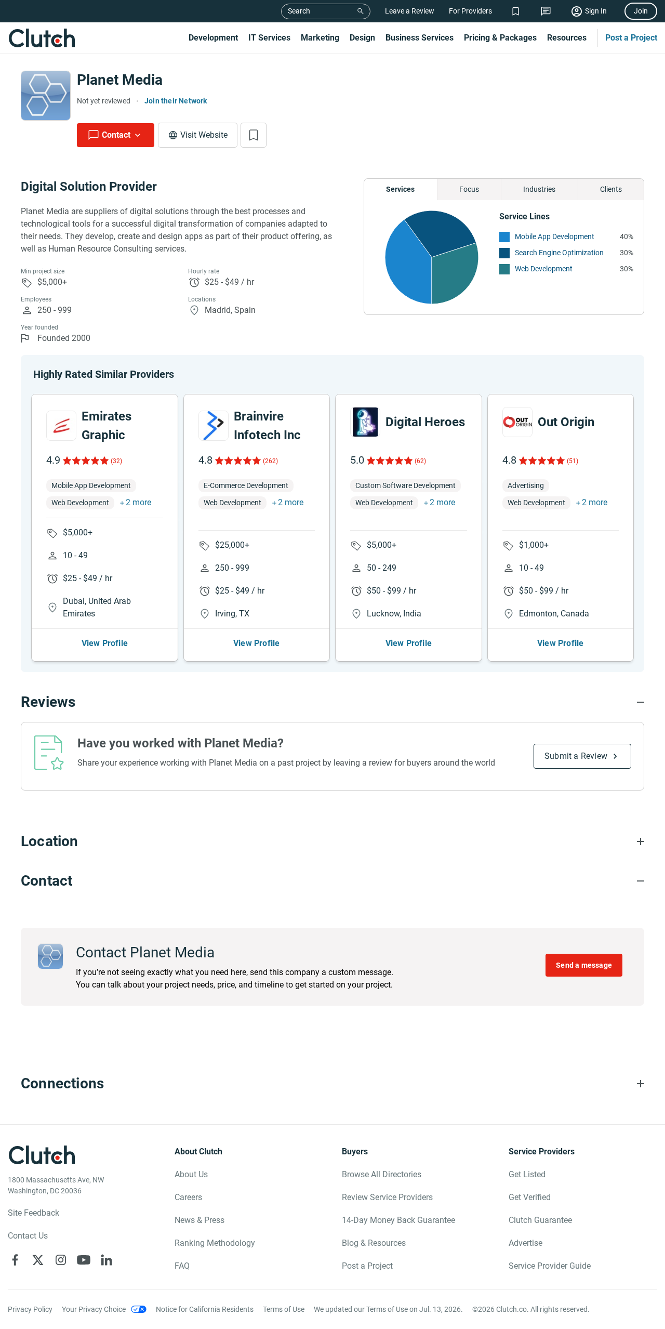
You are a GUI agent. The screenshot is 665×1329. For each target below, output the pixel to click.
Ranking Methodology (215, 1243)
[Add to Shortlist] (253, 135)
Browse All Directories (381, 1174)
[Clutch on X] (38, 1260)
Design (362, 38)
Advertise (525, 1243)
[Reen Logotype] (61, 426)
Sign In (596, 11)
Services (400, 189)
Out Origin (566, 422)
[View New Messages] (546, 11)
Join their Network (175, 101)
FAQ (182, 1266)
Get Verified (530, 1197)
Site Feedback (33, 1213)
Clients (611, 189)
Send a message (584, 965)
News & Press (199, 1220)
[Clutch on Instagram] (61, 1260)
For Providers (470, 11)
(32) (116, 461)
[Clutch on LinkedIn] (106, 1260)
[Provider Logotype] (46, 96)
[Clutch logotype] (41, 38)
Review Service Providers (387, 1197)
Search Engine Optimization (559, 252)
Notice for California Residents (205, 1309)
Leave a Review (409, 11)
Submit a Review (575, 756)
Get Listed (527, 1174)
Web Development (544, 269)
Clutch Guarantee (540, 1220)
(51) (572, 461)
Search (299, 11)
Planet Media (120, 79)
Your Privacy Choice (94, 1309)
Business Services (419, 38)
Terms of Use (283, 1309)
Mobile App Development (554, 236)
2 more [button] (138, 502)
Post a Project (631, 38)
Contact (116, 135)
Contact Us (28, 1236)
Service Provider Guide (550, 1266)
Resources (567, 38)
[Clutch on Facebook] (15, 1260)
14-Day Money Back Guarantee (398, 1220)
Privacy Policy (30, 1309)
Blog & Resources (374, 1243)
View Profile (105, 643)
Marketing (320, 38)
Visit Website (204, 135)
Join (641, 11)
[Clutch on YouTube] (83, 1260)
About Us (191, 1174)
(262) (270, 461)
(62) (420, 461)
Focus (469, 189)
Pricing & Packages (500, 38)
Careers (188, 1197)
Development (213, 38)
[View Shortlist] (515, 11)
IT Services (269, 38)
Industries (539, 189)
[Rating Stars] (85, 460)
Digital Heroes (425, 422)
